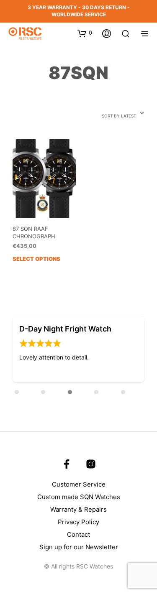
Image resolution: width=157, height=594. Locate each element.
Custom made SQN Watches (78, 497)
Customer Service (79, 484)
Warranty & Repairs (78, 509)
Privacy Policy (78, 522)
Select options (36, 258)
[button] (29, 350)
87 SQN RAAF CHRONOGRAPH (34, 232)
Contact (78, 534)
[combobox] (123, 114)
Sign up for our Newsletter (78, 547)
